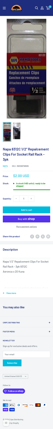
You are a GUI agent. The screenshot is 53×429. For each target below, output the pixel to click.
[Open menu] (4, 8)
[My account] (42, 8)
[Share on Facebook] (32, 236)
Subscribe (12, 362)
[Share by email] (48, 236)
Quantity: (7, 198)
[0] (48, 8)
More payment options (26, 226)
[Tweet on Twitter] (43, 236)
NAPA (5, 166)
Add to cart (26, 209)
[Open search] (36, 8)
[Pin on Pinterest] (37, 236)
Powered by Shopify (11, 423)
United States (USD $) (13, 376)
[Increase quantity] (31, 199)
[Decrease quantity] (16, 199)
